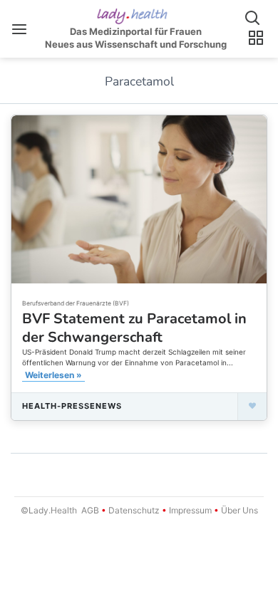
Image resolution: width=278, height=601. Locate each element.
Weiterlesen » (53, 375)
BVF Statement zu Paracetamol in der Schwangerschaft (134, 328)
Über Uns (238, 510)
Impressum (190, 510)
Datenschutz (134, 510)
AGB (90, 510)
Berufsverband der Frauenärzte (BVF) (75, 303)
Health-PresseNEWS (72, 406)
